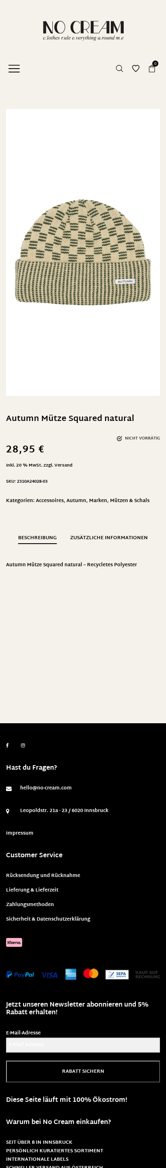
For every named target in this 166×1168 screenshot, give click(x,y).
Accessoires (50, 500)
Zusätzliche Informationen (109, 538)
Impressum (19, 833)
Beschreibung (37, 538)
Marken (98, 500)
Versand (63, 465)
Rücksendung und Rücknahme (43, 875)
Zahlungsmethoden (30, 904)
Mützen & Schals (129, 500)
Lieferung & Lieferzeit (32, 890)
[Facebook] (7, 745)
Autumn (76, 500)
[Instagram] (23, 745)
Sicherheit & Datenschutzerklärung (48, 919)
